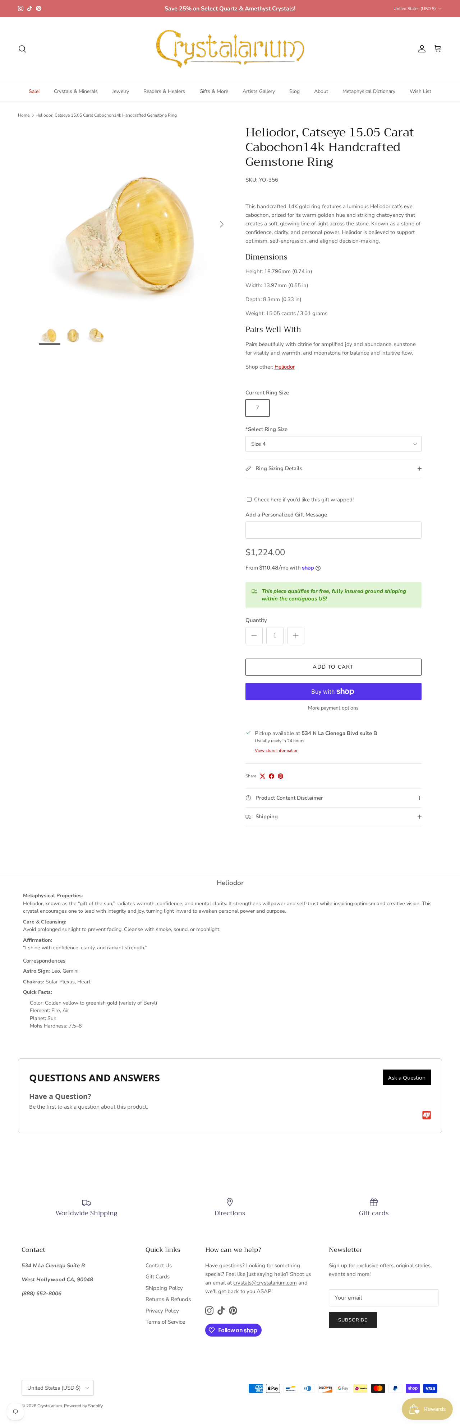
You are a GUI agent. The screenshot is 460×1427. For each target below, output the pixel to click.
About (321, 91)
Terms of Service (165, 1321)
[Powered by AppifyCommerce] (426, 1115)
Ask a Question (407, 1077)
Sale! (34, 91)
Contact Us (159, 1265)
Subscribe (352, 1320)
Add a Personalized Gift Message (286, 514)
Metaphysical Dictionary (368, 91)
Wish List (420, 91)
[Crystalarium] (230, 49)
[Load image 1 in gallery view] (134, 220)
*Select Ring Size (266, 429)
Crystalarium (49, 1406)
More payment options (333, 708)
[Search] (22, 49)
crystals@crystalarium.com (265, 1282)
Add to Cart (333, 666)
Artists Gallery (259, 91)
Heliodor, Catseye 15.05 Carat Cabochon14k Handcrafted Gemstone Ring (106, 115)
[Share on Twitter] (262, 776)
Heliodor (285, 366)
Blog (294, 91)
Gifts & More (213, 91)
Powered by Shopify (83, 1406)
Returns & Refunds (168, 1299)
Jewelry (120, 91)
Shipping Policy (164, 1288)
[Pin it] (280, 776)
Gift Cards (158, 1276)
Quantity (256, 620)
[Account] (420, 49)
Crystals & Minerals (76, 91)
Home (23, 115)
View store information (277, 750)
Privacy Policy (162, 1310)
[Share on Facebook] (271, 776)
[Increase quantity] (295, 635)
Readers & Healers (164, 91)
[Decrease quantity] (254, 635)
